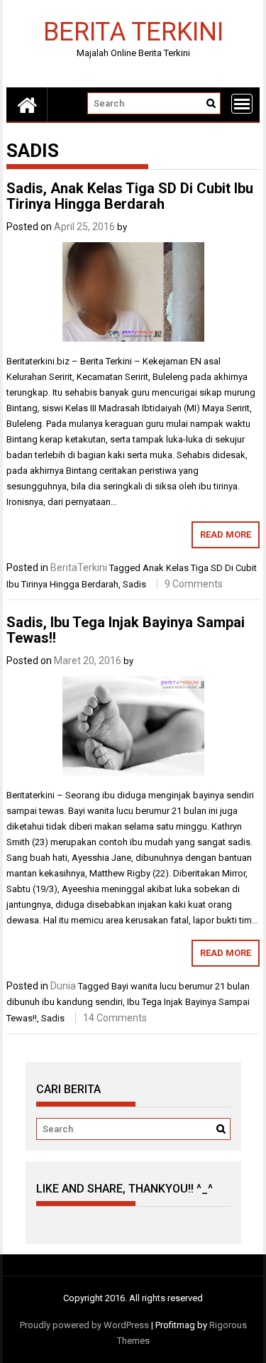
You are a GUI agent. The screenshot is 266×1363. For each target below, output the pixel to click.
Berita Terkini (133, 31)
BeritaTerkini (78, 567)
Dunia (63, 986)
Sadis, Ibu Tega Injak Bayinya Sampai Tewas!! (125, 630)
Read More (225, 534)
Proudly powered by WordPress (84, 1325)
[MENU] (242, 104)
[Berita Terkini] (27, 104)
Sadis (134, 584)
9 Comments (194, 584)
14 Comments (115, 1017)
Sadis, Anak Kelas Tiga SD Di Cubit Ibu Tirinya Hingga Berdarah (129, 196)
